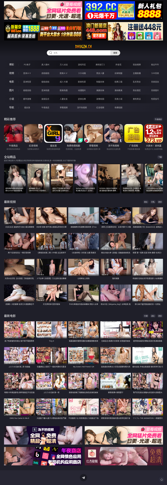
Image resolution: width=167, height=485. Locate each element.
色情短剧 (118, 107)
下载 (160, 157)
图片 (11, 90)
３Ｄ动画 (82, 73)
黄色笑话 (137, 99)
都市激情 (27, 99)
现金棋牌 (137, 64)
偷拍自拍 (45, 81)
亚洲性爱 (27, 81)
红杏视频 (100, 107)
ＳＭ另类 (155, 73)
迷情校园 (100, 99)
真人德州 (45, 64)
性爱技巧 (155, 99)
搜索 (115, 52)
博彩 (11, 64)
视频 (11, 73)
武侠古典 (82, 99)
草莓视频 (64, 107)
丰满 (146, 316)
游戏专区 (82, 64)
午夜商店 (45, 107)
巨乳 (153, 202)
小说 (11, 99)
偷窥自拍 (27, 90)
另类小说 (118, 99)
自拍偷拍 (45, 73)
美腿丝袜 (100, 90)
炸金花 (118, 64)
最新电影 (10, 316)
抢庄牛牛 (155, 64)
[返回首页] (162, 480)
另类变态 (155, 81)
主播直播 (137, 73)
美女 (146, 202)
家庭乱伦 (45, 99)
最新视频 (10, 202)
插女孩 (27, 107)
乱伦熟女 (137, 81)
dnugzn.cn (83, 46)
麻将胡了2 (100, 64)
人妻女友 (64, 99)
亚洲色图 (45, 90)
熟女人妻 (100, 73)
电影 (11, 81)
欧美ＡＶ (64, 73)
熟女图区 (137, 90)
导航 (11, 107)
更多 (160, 202)
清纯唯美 (118, 90)
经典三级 (118, 81)
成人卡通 (64, 81)
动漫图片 (82, 90)
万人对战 (64, 64)
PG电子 (27, 64)
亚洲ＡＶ (27, 73)
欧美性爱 (82, 81)
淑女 (153, 316)
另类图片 (155, 90)
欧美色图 (64, 90)
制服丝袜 (100, 81)
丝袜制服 (118, 73)
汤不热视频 (82, 107)
